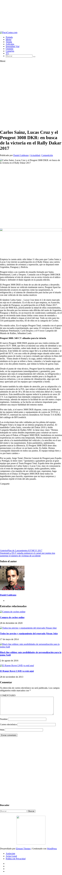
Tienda (9, 42)
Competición (47, 155)
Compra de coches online (12, 617)
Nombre (3, 719)
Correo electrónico (8, 724)
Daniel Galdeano (21, 155)
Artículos (10, 44)
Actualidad (35, 155)
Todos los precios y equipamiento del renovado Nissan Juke (29, 633)
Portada (9, 37)
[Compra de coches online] (12, 611)
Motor (8, 39)
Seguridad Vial (12, 46)
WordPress (52, 848)
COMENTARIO (8, 695)
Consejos (10, 51)
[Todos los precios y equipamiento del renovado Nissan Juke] (28, 628)
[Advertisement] (31, 15)
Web (2, 730)
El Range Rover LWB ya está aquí (17, 671)
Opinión (9, 48)
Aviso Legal (11, 856)
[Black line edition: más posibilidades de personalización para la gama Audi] (31, 647)
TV (7, 53)
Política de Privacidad (16, 858)
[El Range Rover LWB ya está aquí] (17, 665)
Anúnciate (10, 853)
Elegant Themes (23, 848)
